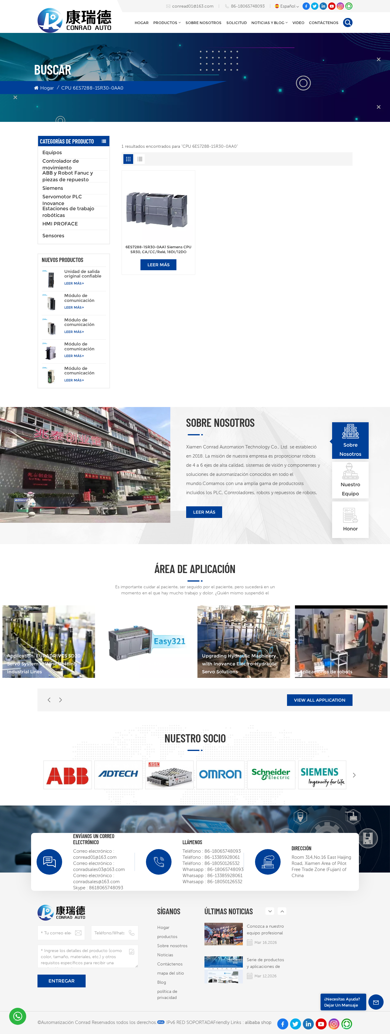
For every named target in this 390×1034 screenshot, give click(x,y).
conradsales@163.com (96, 881)
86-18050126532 (221, 863)
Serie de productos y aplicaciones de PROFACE (265, 963)
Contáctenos (324, 22)
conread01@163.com (193, 6)
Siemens (52, 188)
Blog (161, 982)
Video (298, 22)
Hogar (142, 22)
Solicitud (236, 22)
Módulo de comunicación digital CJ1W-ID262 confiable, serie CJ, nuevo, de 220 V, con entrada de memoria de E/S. (84, 322)
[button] (60, 700)
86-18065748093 (248, 6)
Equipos (52, 152)
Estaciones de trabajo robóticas (68, 212)
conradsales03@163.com (99, 869)
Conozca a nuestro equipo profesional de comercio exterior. (265, 930)
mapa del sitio (170, 973)
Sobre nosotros (204, 22)
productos (165, 22)
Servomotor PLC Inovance (62, 200)
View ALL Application (320, 700)
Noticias (165, 954)
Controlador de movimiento (60, 164)
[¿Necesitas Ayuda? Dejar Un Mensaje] (376, 1002)
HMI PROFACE (60, 224)
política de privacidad (167, 994)
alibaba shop (258, 1022)
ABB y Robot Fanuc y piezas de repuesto (67, 176)
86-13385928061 (222, 857)
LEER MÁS (73, 283)
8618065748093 (106, 887)
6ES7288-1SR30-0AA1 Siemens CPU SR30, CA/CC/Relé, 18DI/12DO (158, 249)
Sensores (53, 236)
